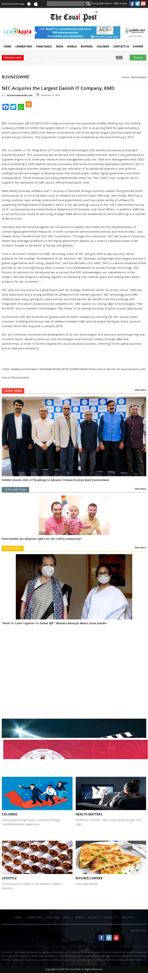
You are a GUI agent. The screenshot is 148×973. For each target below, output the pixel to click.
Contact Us (121, 46)
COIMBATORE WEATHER (74, 654)
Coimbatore (23, 46)
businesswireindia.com (19, 95)
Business (87, 46)
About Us (127, 917)
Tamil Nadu (44, 46)
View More (140, 390)
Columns (103, 46)
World (72, 46)
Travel (138, 57)
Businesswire (138, 77)
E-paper (138, 46)
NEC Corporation (13, 123)
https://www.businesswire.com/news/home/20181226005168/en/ (46, 369)
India (59, 46)
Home (7, 46)
